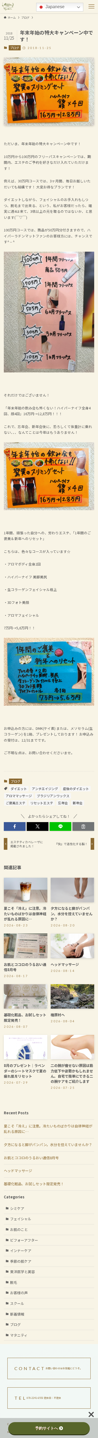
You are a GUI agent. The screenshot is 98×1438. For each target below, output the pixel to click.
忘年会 (63, 802)
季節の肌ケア (20, 1261)
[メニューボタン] (91, 6)
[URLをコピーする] (83, 826)
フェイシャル (20, 1218)
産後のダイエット (76, 788)
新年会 (77, 802)
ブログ (14, 47)
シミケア (17, 1208)
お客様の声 (19, 1292)
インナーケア (20, 1250)
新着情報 (17, 1314)
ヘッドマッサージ (18, 1170)
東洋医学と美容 (22, 1271)
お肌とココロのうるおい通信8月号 (31, 1157)
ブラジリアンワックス (53, 795)
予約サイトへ (46, 1428)
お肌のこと (19, 1229)
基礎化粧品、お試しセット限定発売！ (34, 1183)
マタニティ (18, 1335)
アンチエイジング (45, 788)
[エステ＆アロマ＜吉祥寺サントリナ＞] (8, 6)
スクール (17, 1303)
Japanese (54, 6)
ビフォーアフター (24, 1240)
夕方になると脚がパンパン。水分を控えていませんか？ (48, 1144)
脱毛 (13, 1282)
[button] (15, 826)
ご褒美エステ (15, 802)
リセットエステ (41, 802)
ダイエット (19, 788)
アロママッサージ (19, 795)
